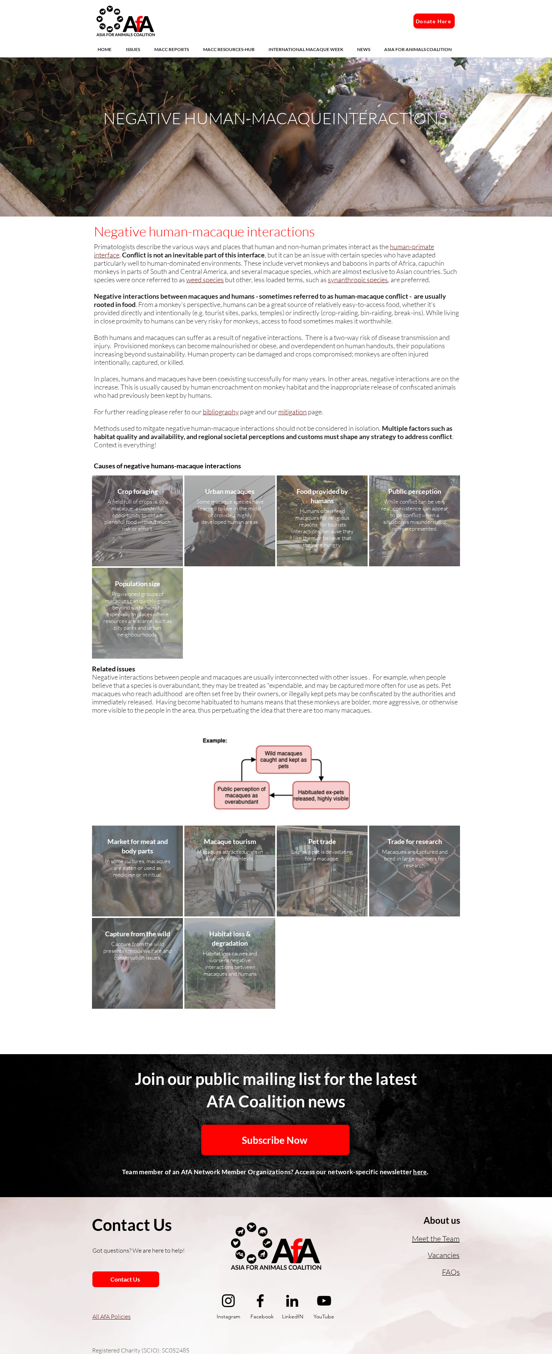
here (420, 1172)
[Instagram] (228, 1300)
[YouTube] (324, 1300)
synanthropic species (358, 279)
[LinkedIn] (292, 1300)
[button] (134, 49)
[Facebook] (260, 1300)
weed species (205, 279)
